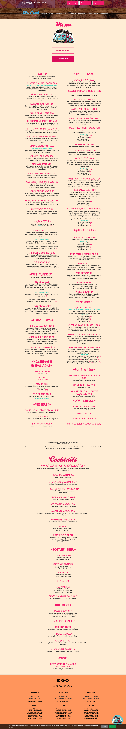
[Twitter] (67, 680)
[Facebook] (63, 680)
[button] (44, 14)
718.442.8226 (60, 702)
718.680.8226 (32, 702)
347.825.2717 (91, 702)
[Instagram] (58, 680)
